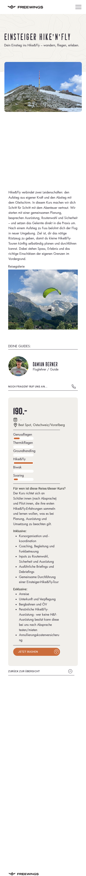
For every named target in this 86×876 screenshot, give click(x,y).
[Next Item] (66, 300)
